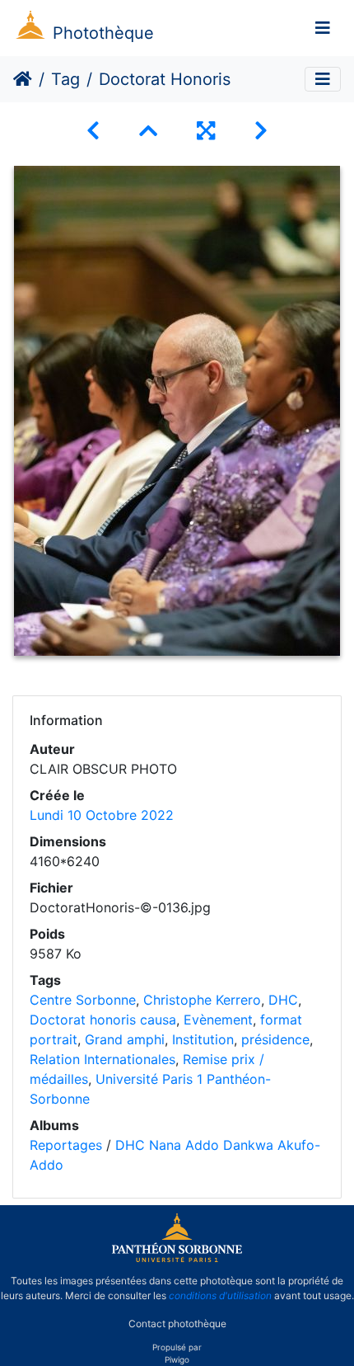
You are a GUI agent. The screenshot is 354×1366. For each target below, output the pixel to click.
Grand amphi (125, 1039)
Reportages (66, 1145)
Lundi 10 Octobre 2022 (102, 815)
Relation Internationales (102, 1059)
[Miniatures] (148, 131)
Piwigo (177, 1359)
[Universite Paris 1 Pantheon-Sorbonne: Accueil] (177, 1259)
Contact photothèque (177, 1323)
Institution (203, 1039)
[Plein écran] (206, 131)
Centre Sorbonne (83, 1000)
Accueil (22, 79)
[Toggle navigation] (323, 28)
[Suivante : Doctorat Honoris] (261, 131)
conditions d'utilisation (220, 1295)
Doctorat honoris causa (103, 1019)
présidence (275, 1039)
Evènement (218, 1019)
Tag (65, 79)
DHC (283, 1000)
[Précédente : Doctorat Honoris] (93, 131)
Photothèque (103, 33)
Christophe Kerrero (202, 1000)
